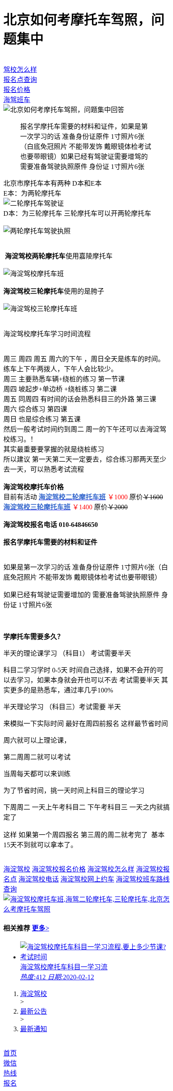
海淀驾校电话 (38, 879)
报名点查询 (20, 79)
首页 (10, 1053)
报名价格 (16, 89)
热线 (10, 1073)
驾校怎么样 (20, 69)
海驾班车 (16, 99)
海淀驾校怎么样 (110, 869)
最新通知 (33, 1028)
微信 (10, 1063)
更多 (40, 928)
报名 (10, 1083)
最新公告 (33, 1011)
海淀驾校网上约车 (87, 879)
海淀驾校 (16, 869)
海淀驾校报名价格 (59, 869)
